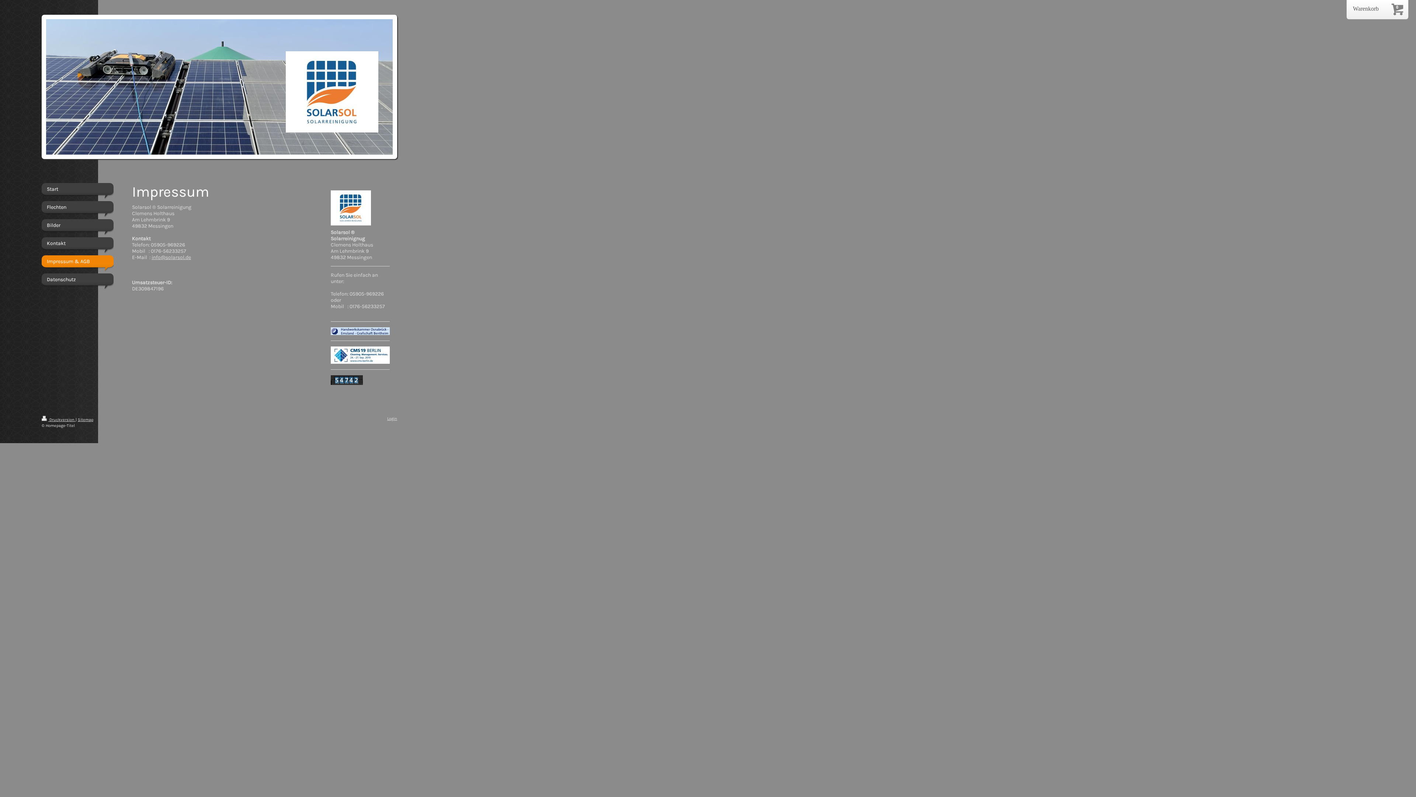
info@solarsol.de (171, 257)
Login (392, 418)
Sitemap (85, 419)
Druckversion (62, 419)
